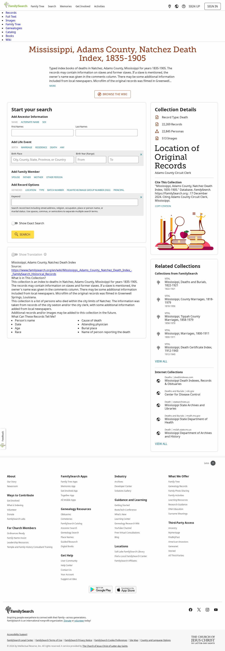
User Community (69, 560)
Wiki (8, 40)
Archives (119, 481)
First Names (17, 126)
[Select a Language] (176, 6)
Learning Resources (178, 499)
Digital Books (67, 546)
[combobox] (42, 159)
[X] (198, 609)
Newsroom (12, 486)
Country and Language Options (155, 640)
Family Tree (37, 6)
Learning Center (122, 518)
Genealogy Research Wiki (127, 523)
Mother (38, 177)
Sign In (212, 6)
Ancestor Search (69, 528)
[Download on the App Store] (125, 589)
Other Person (54, 177)
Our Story (11, 481)
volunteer (79, 620)
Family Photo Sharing (178, 490)
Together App (67, 495)
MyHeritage (174, 532)
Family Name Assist (16, 537)
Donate (10, 514)
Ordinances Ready (16, 533)
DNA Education (175, 509)
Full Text (11, 16)
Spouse (16, 177)
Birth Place (16, 153)
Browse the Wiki (115, 94)
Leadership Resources (18, 542)
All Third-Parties (176, 555)
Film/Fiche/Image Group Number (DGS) (88, 190)
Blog (117, 537)
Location (30, 190)
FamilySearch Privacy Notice (78, 640)
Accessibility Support (17, 634)
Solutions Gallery (123, 490)
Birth (15, 147)
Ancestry (172, 528)
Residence (41, 147)
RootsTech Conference (126, 509)
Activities (99, 6)
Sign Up (194, 6)
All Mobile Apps (68, 499)
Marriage (26, 147)
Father (27, 177)
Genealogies (14, 28)
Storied (171, 550)
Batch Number (55, 190)
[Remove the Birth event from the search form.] (141, 154)
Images (10, 20)
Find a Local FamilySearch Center (131, 556)
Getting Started (122, 505)
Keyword (17, 190)
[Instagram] (207, 609)
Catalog (11, 32)
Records (11, 13)
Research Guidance (177, 504)
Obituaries (66, 514)
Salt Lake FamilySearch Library (129, 551)
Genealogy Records (177, 486)
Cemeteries (66, 518)
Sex (44, 122)
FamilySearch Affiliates (126, 560)
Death (53, 147)
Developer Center (123, 486)
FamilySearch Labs (16, 518)
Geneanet (173, 546)
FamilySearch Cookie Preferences (110, 640)
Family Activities (176, 495)
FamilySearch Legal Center (20, 640)
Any (62, 147)
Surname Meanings (178, 513)
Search (52, 6)
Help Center (67, 565)
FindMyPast (174, 537)
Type (41, 190)
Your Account (67, 574)
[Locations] (169, 6)
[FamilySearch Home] (15, 5)
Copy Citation (163, 206)
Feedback (2, 436)
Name (15, 122)
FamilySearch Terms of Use (49, 640)
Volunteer (12, 509)
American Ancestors (178, 541)
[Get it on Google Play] (100, 589)
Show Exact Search (31, 223)
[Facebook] (190, 609)
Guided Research (69, 541)
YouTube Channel (123, 528)
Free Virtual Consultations (127, 532)
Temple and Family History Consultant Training (29, 547)
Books (10, 36)
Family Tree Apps (69, 481)
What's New (120, 514)
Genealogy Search (70, 532)
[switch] (14, 223)
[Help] (183, 6)
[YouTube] (215, 609)
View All (161, 361)
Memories (66, 6)
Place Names (67, 537)
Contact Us (66, 569)
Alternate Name (30, 122)
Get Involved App (69, 490)
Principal (119, 190)
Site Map (134, 640)
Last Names (81, 126)
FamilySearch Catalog (71, 523)
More (52, 85)
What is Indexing (15, 505)
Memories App (68, 486)
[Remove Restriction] (141, 197)
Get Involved (83, 6)
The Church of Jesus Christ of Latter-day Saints (105, 645)
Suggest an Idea (69, 579)
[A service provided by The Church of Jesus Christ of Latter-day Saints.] (203, 640)
